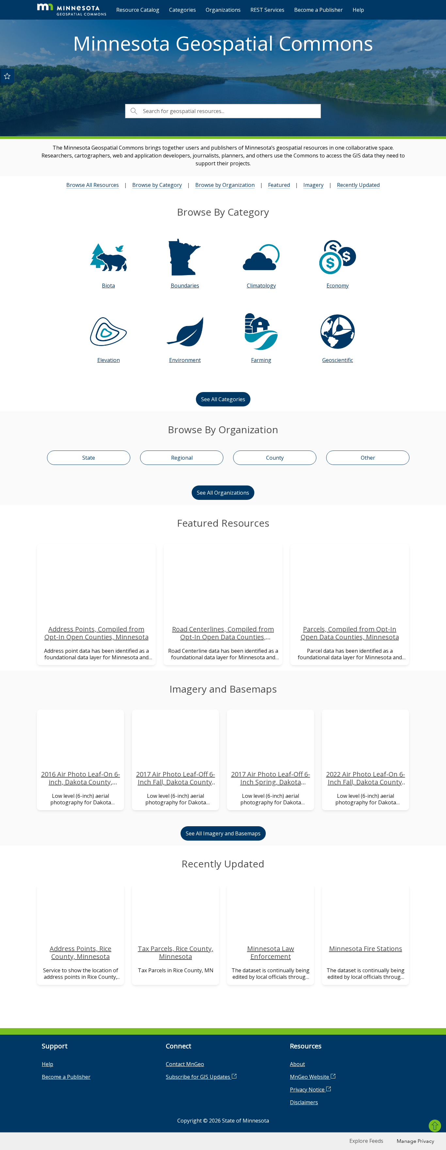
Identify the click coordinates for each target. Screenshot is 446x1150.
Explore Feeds (366, 1140)
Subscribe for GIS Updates (198, 1076)
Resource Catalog (137, 9)
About (297, 1064)
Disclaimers (304, 1102)
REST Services (267, 9)
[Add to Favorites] (7, 76)
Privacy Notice (308, 1089)
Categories (182, 9)
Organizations (223, 9)
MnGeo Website (310, 1076)
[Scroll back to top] (435, 1126)
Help (358, 9)
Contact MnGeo (185, 1064)
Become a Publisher (318, 9)
